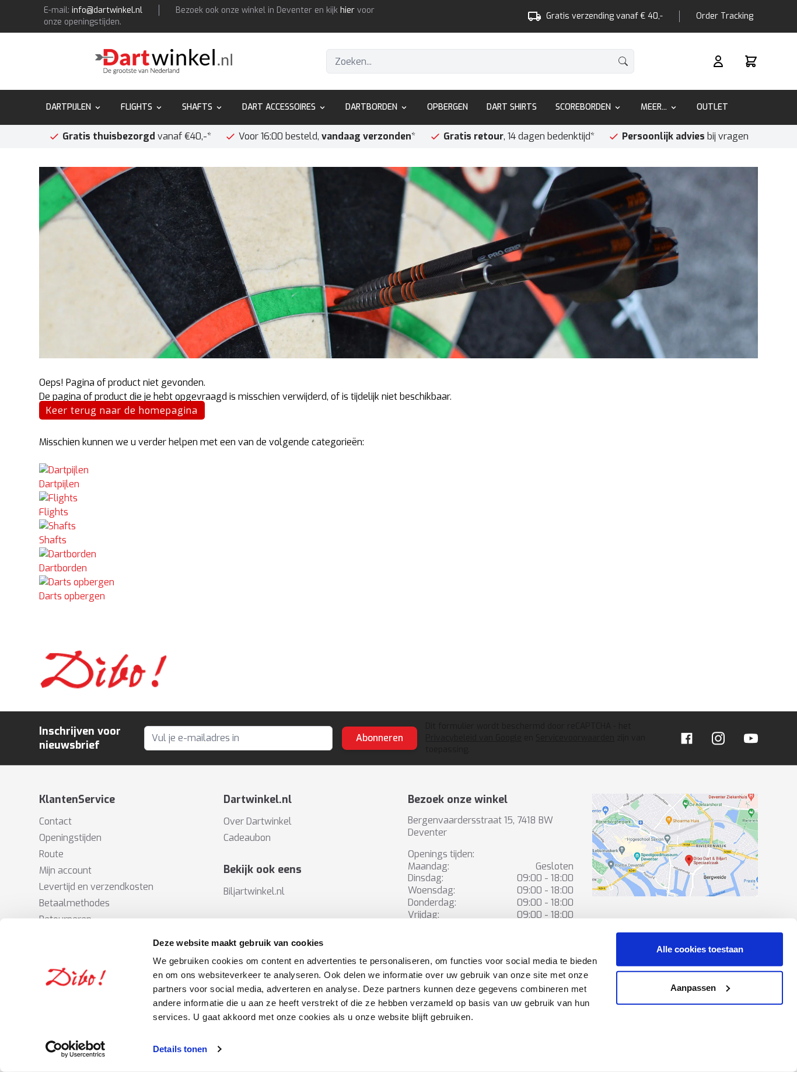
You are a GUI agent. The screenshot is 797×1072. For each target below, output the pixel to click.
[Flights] (398, 498)
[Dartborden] (398, 554)
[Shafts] (398, 526)
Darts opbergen (72, 596)
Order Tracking (724, 16)
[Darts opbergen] (398, 582)
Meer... (654, 107)
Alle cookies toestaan (699, 949)
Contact (55, 821)
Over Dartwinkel (257, 821)
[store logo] (163, 61)
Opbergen (447, 107)
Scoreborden (583, 107)
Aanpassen (693, 987)
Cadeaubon (247, 838)
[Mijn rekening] (718, 61)
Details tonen (180, 1049)
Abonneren (379, 738)
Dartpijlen (68, 107)
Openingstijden (70, 838)
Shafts (197, 107)
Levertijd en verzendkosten (96, 887)
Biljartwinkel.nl (254, 891)
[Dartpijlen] (398, 470)
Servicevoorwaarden (575, 737)
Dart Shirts (512, 107)
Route (51, 854)
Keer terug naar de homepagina (122, 410)
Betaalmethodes (74, 903)
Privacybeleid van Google (473, 737)
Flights (136, 107)
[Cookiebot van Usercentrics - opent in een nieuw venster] (76, 1049)
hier (347, 10)
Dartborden (371, 107)
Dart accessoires (279, 107)
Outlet (712, 107)
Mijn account (65, 870)
